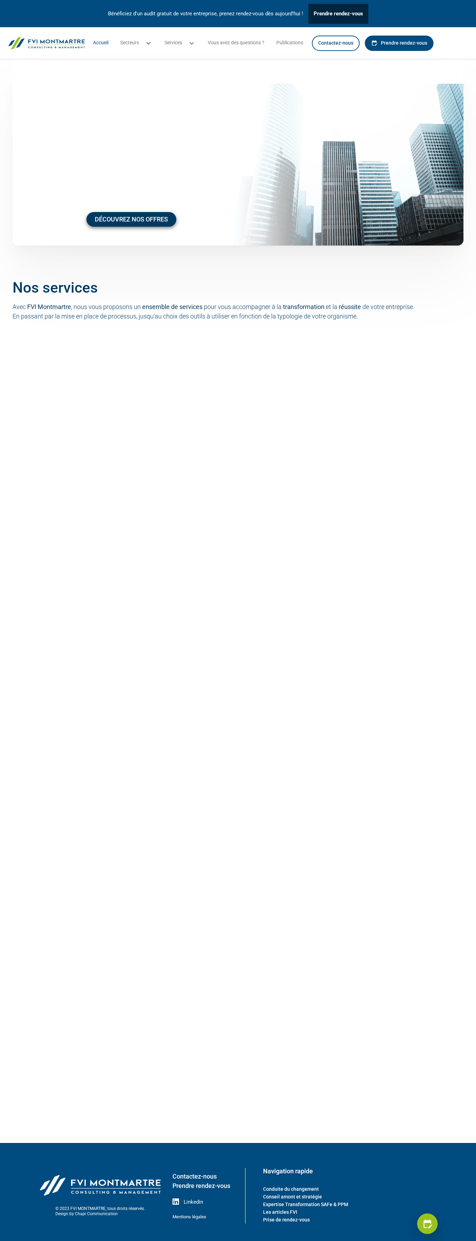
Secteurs (129, 42)
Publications (289, 42)
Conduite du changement (291, 1189)
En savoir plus (82, 569)
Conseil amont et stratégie (292, 1196)
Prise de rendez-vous (286, 1220)
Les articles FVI (280, 1212)
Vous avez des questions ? (236, 42)
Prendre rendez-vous (338, 13)
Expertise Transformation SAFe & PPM (305, 1204)
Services (173, 42)
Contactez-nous (335, 43)
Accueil (100, 42)
